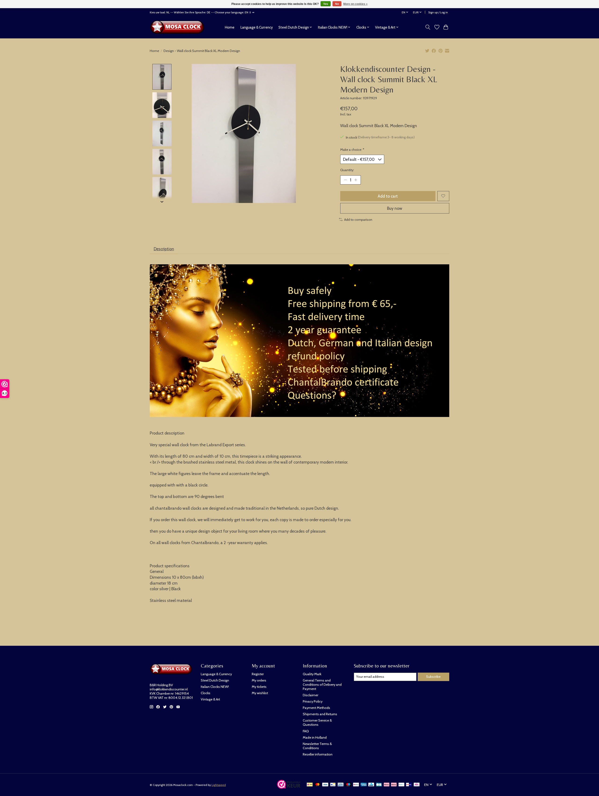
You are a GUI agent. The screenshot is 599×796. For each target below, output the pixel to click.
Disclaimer (310, 695)
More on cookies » (355, 4)
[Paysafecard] (401, 785)
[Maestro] (348, 785)
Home (229, 27)
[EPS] (417, 785)
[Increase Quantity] (355, 180)
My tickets (259, 687)
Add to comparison (358, 219)
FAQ (306, 731)
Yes (325, 4)
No (337, 4)
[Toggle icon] (427, 27)
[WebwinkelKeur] (288, 787)
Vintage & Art (210, 699)
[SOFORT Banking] (394, 785)
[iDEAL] (310, 785)
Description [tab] (164, 248)
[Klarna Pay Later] (386, 785)
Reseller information (317, 754)
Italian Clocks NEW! (215, 687)
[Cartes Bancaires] (379, 785)
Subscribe (433, 676)
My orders (259, 680)
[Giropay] (409, 785)
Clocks (205, 693)
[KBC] (371, 785)
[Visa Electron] (340, 785)
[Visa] (325, 785)
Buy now (394, 208)
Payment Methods (316, 708)
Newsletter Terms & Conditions (317, 746)
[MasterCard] (317, 785)
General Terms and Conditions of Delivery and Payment (322, 684)
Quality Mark (312, 674)
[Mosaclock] (178, 27)
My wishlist (260, 693)
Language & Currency (256, 27)
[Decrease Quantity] (345, 180)
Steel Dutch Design (215, 680)
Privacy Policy (312, 701)
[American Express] (364, 785)
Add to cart (388, 196)
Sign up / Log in (438, 12)
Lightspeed (219, 785)
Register (258, 674)
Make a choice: (352, 149)
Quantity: (347, 170)
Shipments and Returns (320, 714)
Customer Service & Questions (317, 722)
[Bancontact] (333, 785)
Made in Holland (315, 737)
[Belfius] (356, 785)
